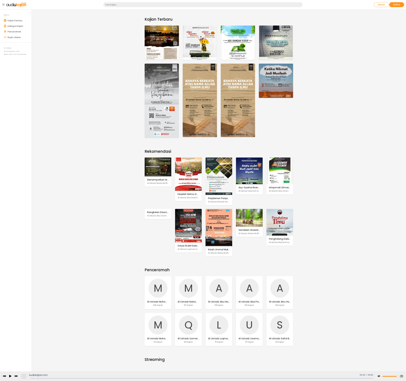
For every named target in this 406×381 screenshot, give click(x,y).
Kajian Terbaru (14, 20)
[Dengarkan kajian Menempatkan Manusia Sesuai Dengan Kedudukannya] (158, 166)
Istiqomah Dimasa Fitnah (283, 187)
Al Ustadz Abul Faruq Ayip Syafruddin (260, 301)
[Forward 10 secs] (16, 376)
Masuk (381, 4)
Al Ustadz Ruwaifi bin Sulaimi (222, 201)
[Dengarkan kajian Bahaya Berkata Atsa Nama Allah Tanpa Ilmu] (200, 100)
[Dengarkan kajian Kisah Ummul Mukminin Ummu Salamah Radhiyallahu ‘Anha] (219, 227)
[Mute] (379, 376)
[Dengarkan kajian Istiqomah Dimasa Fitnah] (279, 170)
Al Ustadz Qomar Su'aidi (192, 338)
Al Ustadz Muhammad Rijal (282, 242)
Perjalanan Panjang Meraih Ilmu (226, 198)
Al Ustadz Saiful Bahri (281, 338)
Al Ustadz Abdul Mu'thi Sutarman (162, 183)
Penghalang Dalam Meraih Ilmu (287, 238)
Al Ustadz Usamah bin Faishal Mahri (256, 191)
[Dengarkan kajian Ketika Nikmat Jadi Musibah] (276, 80)
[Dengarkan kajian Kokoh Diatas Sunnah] (162, 42)
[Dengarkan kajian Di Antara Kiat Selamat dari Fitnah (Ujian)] (276, 42)
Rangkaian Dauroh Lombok (162, 212)
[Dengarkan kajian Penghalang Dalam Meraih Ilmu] (279, 221)
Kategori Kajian (15, 26)
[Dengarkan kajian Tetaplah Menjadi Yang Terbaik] (200, 42)
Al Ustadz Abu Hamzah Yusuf (286, 301)
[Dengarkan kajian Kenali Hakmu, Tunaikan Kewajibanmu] (162, 100)
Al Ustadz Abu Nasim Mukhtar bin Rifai (196, 197)
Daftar (396, 4)
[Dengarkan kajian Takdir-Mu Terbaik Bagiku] (238, 42)
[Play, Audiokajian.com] (10, 376)
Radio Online (13, 37)
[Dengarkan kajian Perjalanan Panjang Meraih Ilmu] (219, 176)
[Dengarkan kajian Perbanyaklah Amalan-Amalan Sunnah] (238, 100)
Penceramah (14, 31)
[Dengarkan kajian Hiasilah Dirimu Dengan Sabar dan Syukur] (188, 174)
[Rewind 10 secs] (4, 376)
